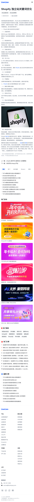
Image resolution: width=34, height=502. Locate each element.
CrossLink (3, 442)
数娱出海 (20, 429)
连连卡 (3, 427)
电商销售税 (19, 334)
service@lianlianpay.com (9, 485)
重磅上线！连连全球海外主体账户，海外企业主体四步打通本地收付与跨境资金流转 (16, 347)
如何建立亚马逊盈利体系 (9, 191)
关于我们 (3, 470)
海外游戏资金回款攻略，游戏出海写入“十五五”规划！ (15, 369)
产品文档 (3, 451)
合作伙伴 (20, 458)
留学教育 (20, 422)
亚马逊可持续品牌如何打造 (9, 180)
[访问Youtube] (13, 490)
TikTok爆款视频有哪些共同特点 (10, 182)
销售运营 (26, 334)
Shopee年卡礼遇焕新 (6, 241)
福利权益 (20, 461)
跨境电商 (20, 417)
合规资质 (3, 472)
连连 (21, 143)
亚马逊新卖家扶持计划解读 (9, 185)
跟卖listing (26, 331)
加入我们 (3, 475)
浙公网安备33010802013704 (7, 500)
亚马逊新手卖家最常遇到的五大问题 (11, 178)
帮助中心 (20, 463)
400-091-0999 (7, 483)
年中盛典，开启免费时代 (7, 220)
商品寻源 (3, 437)
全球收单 (3, 422)
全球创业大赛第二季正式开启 (8, 302)
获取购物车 (12, 334)
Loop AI (3, 434)
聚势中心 (20, 456)
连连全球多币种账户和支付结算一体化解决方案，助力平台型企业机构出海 (16, 350)
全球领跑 (3, 429)
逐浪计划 (20, 453)
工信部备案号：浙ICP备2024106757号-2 (10, 498)
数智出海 (20, 451)
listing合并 (4, 334)
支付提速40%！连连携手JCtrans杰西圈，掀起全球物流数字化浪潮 (16, 361)
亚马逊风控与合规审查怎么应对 (10, 187)
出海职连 (3, 444)
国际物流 (20, 427)
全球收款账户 (4, 417)
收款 (26, 143)
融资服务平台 (4, 439)
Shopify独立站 (5, 12)
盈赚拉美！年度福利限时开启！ (9, 282)
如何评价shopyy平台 (12, 163)
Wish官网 (17, 336)
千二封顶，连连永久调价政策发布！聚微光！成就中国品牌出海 (16, 366)
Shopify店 (10, 336)
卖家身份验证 (5, 331)
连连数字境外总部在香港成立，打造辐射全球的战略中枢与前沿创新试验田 (16, 358)
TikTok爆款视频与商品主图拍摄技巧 (12, 173)
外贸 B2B (20, 419)
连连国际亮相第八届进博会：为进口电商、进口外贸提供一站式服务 (16, 355)
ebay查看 (24, 336)
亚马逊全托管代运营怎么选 (9, 175)
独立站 (7, 136)
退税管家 (3, 432)
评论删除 (13, 331)
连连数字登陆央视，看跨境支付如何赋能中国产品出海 (16, 363)
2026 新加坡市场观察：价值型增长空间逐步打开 (14, 353)
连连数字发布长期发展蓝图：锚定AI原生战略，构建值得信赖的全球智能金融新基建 (16, 345)
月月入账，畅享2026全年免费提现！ (10, 323)
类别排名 (4, 336)
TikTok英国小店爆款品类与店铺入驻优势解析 (14, 189)
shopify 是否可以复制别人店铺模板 (16, 161)
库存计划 (19, 331)
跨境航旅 (20, 424)
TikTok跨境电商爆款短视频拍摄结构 (12, 194)
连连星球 (3, 424)
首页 (5, 2)
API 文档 (3, 453)
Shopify (18, 67)
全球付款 (3, 419)
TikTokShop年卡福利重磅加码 (8, 261)
